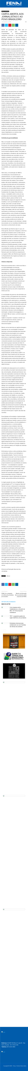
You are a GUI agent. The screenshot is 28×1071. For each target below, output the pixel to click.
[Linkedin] (16, 25)
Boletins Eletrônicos (10, 9)
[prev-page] (2, 630)
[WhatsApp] (13, 25)
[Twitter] (6, 25)
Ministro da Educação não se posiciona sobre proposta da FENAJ (21, 595)
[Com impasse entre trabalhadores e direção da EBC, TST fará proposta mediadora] (5, 609)
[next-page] (5, 630)
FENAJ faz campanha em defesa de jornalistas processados (7, 595)
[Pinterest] (9, 25)
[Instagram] (6, 1040)
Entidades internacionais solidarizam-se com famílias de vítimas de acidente (18, 624)
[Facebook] (2, 25)
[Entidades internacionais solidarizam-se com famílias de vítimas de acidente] (5, 624)
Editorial (8, 575)
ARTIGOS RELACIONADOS (8, 601)
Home (2, 9)
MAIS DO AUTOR (5, 604)
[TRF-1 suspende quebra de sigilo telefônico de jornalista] (5, 619)
